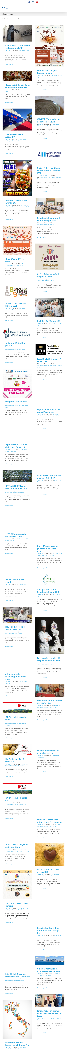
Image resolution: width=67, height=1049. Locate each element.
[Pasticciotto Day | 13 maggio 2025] (49, 307)
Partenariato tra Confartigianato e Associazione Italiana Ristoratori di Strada (49, 1013)
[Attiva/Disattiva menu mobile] (64, 9)
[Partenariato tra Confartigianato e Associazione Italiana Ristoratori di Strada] (49, 1000)
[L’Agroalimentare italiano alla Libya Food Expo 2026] (17, 120)
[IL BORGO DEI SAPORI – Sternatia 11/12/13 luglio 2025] (17, 291)
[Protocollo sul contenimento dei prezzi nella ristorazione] (49, 736)
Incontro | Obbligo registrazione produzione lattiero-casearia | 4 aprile (48, 548)
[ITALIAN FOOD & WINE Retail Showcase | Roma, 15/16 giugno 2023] (17, 1019)
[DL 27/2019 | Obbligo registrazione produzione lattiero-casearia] (17, 521)
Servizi (17, 141)
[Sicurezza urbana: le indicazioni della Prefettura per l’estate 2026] (17, 33)
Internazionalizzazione (17, 206)
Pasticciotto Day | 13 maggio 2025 (48, 321)
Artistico (39, 125)
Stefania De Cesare (42, 175)
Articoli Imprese (8, 141)
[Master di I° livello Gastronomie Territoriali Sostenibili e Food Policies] (17, 949)
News (28, 50)
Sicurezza (7, 52)
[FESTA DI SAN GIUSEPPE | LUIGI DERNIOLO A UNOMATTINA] (17, 615)
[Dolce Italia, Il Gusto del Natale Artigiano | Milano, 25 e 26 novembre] (49, 797)
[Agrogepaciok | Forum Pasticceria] (17, 383)
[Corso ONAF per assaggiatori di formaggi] (17, 568)
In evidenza (44, 125)
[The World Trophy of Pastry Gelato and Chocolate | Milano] (17, 833)
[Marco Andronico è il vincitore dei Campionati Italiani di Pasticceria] (49, 635)
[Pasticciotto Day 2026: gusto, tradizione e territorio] (49, 46)
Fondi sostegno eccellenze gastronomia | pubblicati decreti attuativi (15, 676)
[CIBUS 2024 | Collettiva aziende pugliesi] (17, 707)
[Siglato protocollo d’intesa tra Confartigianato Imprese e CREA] (49, 580)
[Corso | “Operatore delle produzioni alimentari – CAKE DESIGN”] (49, 453)
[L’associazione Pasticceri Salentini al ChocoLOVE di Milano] (49, 690)
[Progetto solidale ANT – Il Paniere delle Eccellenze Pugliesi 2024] (17, 432)
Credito (6, 683)
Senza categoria (58, 365)
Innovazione (44, 596)
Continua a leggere (9, 64)
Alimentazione (22, 50)
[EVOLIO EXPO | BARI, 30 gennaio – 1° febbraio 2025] (49, 349)
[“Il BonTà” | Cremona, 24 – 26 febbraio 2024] (17, 749)
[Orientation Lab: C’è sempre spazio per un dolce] (17, 884)
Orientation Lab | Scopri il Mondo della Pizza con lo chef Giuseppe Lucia (48, 930)
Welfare (14, 451)
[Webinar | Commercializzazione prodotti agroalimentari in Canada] (49, 960)
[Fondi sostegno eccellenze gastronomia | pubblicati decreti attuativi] (17, 661)
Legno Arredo (12, 492)
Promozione (51, 224)
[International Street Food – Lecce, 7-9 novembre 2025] (17, 178)
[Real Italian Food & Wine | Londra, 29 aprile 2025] (17, 333)
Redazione (8, 50)
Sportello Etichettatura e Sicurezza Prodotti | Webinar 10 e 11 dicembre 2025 (49, 170)
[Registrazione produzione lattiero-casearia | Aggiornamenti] (49, 396)
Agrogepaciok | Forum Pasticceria (16, 401)
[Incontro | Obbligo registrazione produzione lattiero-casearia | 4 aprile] (49, 521)
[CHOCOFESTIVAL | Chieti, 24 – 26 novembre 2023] (49, 854)
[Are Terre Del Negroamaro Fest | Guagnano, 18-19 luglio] (49, 257)
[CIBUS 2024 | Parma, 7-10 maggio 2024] (17, 788)
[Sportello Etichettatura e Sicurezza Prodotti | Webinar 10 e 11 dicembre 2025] (49, 154)
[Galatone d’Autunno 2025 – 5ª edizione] (17, 240)
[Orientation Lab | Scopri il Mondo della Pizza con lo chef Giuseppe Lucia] (49, 909)
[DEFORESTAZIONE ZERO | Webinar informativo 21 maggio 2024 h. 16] (17, 476)
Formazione (58, 177)
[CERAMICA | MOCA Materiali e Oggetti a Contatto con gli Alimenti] (49, 105)
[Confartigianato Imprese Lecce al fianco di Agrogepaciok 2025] (49, 206)
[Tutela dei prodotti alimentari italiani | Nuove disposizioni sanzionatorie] (17, 76)
